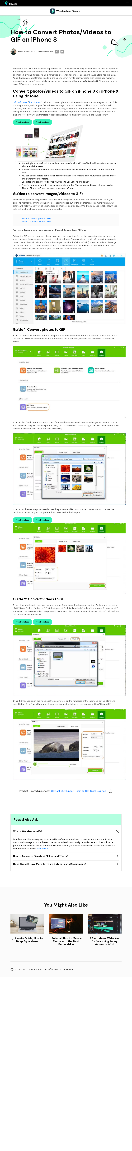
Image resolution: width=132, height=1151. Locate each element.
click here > (42, 848)
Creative (21, 969)
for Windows (35, 102)
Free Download (22, 122)
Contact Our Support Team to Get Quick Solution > (79, 791)
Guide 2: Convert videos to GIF (37, 221)
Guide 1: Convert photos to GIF (37, 218)
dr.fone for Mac (20, 102)
